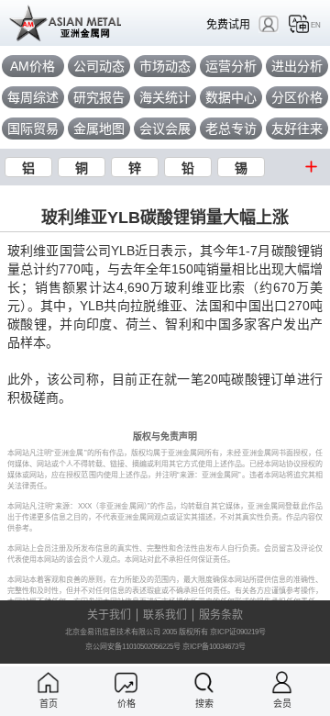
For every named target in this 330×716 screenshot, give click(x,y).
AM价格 (32, 66)
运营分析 (231, 66)
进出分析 (297, 66)
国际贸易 (33, 128)
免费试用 (228, 24)
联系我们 (165, 615)
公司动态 (99, 66)
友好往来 (297, 128)
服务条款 (221, 615)
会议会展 (165, 128)
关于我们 (109, 615)
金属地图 (99, 128)
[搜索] (203, 682)
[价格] (126, 682)
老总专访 (231, 128)
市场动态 (165, 66)
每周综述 (33, 97)
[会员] (281, 682)
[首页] (48, 682)
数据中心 (231, 97)
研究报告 (99, 97)
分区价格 (297, 97)
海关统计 (165, 97)
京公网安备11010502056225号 (133, 647)
